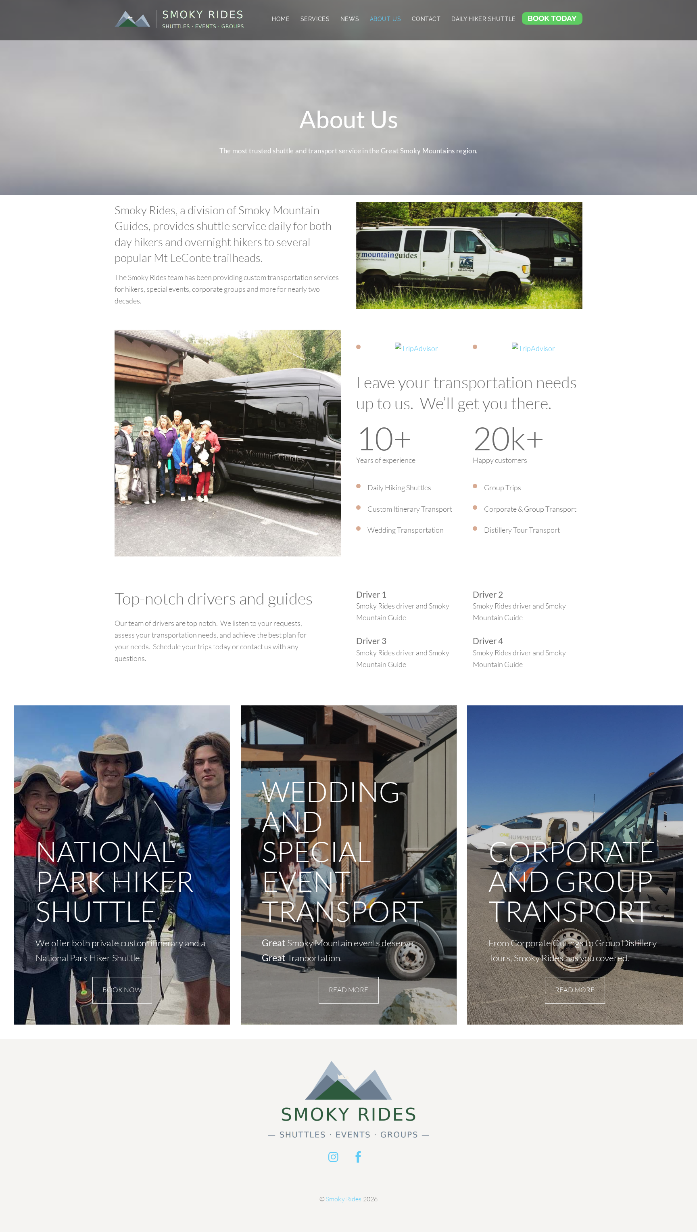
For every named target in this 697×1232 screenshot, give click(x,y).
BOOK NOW (122, 989)
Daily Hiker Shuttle (483, 19)
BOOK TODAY (552, 18)
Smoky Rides (344, 1199)
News (349, 19)
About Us (385, 19)
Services (315, 19)
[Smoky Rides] (179, 25)
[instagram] (335, 1155)
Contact (426, 19)
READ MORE (348, 989)
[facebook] (359, 1155)
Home (281, 19)
